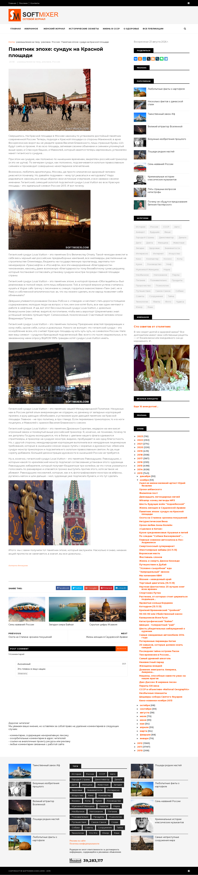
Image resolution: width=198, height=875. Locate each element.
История (140, 227)
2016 (140, 462)
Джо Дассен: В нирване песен (157, 682)
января (144, 738)
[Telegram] (166, 59)
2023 (140, 436)
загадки (140, 248)
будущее (154, 232)
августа (145, 712)
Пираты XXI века (149, 685)
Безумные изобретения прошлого (167, 139)
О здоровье (131, 28)
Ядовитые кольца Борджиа (156, 603)
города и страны (145, 237)
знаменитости (172, 248)
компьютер (152, 259)
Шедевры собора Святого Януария (160, 696)
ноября (144, 480)
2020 (140, 447)
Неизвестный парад (151, 662)
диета (149, 242)
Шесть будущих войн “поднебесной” (162, 504)
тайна (171, 296)
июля (143, 716)
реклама (45, 42)
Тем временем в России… (154, 654)
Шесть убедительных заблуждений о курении (162, 630)
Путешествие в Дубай (152, 564)
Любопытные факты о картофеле (166, 89)
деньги (182, 237)
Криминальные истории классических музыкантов (162, 178)
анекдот (140, 232)
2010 (140, 750)
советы (140, 296)
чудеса (180, 301)
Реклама (23, 3)
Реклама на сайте (78, 840)
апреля (144, 727)
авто (177, 227)
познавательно (158, 280)
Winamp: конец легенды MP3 (157, 500)
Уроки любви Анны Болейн (155, 525)
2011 (140, 746)
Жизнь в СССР (111, 28)
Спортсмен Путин (150, 592)
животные (178, 242)
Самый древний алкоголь (155, 658)
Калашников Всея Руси (153, 617)
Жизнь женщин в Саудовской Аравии (162, 507)
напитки (103, 806)
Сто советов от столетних (152, 326)
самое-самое (162, 291)
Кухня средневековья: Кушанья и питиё (163, 532)
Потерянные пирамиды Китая (157, 641)
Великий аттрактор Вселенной (165, 126)
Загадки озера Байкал (61, 624)
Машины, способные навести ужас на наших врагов (162, 677)
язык (150, 307)
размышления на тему (28, 42)
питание (140, 280)
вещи (167, 232)
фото (168, 301)
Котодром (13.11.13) (150, 606)
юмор (139, 307)
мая (142, 723)
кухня (139, 264)
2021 (140, 443)
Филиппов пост (148, 493)
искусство (174, 253)
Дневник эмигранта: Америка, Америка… (157, 671)
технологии (142, 301)
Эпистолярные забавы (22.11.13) (158, 549)
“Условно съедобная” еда (155, 568)
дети (138, 242)
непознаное (160, 275)
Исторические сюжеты (84, 28)
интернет (158, 253)
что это (93, 833)
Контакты (34, 3)
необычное (142, 275)
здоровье (154, 248)
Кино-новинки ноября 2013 (155, 700)
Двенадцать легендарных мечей (159, 496)
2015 (140, 465)
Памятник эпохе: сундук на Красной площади (161, 513)
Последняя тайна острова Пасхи (159, 651)
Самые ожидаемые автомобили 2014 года (161, 636)
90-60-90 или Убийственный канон (160, 614)
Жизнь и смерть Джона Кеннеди (159, 560)
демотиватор (166, 237)
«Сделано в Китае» (150, 528)
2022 (140, 440)
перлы (175, 275)
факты (156, 301)
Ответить (22, 674)
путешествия (143, 291)
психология (162, 285)
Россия (56, 42)
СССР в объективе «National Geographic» (164, 689)
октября (145, 705)
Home (12, 42)
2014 (140, 469)
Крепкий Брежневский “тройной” (160, 610)
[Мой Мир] (144, 59)
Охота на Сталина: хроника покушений (163, 517)
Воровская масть (149, 553)
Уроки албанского (150, 489)
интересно (142, 253)
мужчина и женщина (147, 269)
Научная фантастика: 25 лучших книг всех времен (162, 588)
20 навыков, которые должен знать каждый (161, 646)
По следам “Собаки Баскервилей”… (161, 536)
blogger (121, 649)
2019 (140, 451)
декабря (145, 476)
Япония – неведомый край (155, 579)
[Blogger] (153, 59)
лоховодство (154, 264)
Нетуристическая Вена (153, 521)
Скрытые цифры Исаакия (103, 624)
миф (168, 264)
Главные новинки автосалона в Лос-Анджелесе (161, 541)
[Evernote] (162, 59)
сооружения (156, 296)
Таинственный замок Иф (161, 114)
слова (114, 822)
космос (168, 259)
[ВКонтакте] (136, 59)
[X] (149, 59)
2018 (140, 454)
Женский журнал (54, 28)
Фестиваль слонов (150, 557)
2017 (140, 458)
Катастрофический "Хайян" (156, 621)
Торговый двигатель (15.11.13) (157, 583)
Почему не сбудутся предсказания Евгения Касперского (167, 203)
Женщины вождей (150, 665)
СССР (166, 227)
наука (167, 269)
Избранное (31, 28)
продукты (177, 280)
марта (144, 731)
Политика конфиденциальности (84, 844)
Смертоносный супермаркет (157, 546)
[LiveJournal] (157, 59)
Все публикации (153, 28)
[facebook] (188, 3)
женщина (163, 242)
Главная (12, 3)
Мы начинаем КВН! (150, 575)
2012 (140, 743)
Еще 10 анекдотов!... (146, 406)
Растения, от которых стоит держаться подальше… (163, 598)
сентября (146, 708)
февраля (145, 734)
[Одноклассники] (140, 59)
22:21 (124, 664)
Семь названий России (21, 624)
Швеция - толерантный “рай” (157, 624)
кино (138, 259)
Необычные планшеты (153, 693)
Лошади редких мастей (161, 151)
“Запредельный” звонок (154, 571)
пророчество (143, 285)
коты (179, 259)
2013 (140, 473)
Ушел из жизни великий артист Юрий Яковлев (162, 484)
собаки (179, 291)
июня (143, 720)
